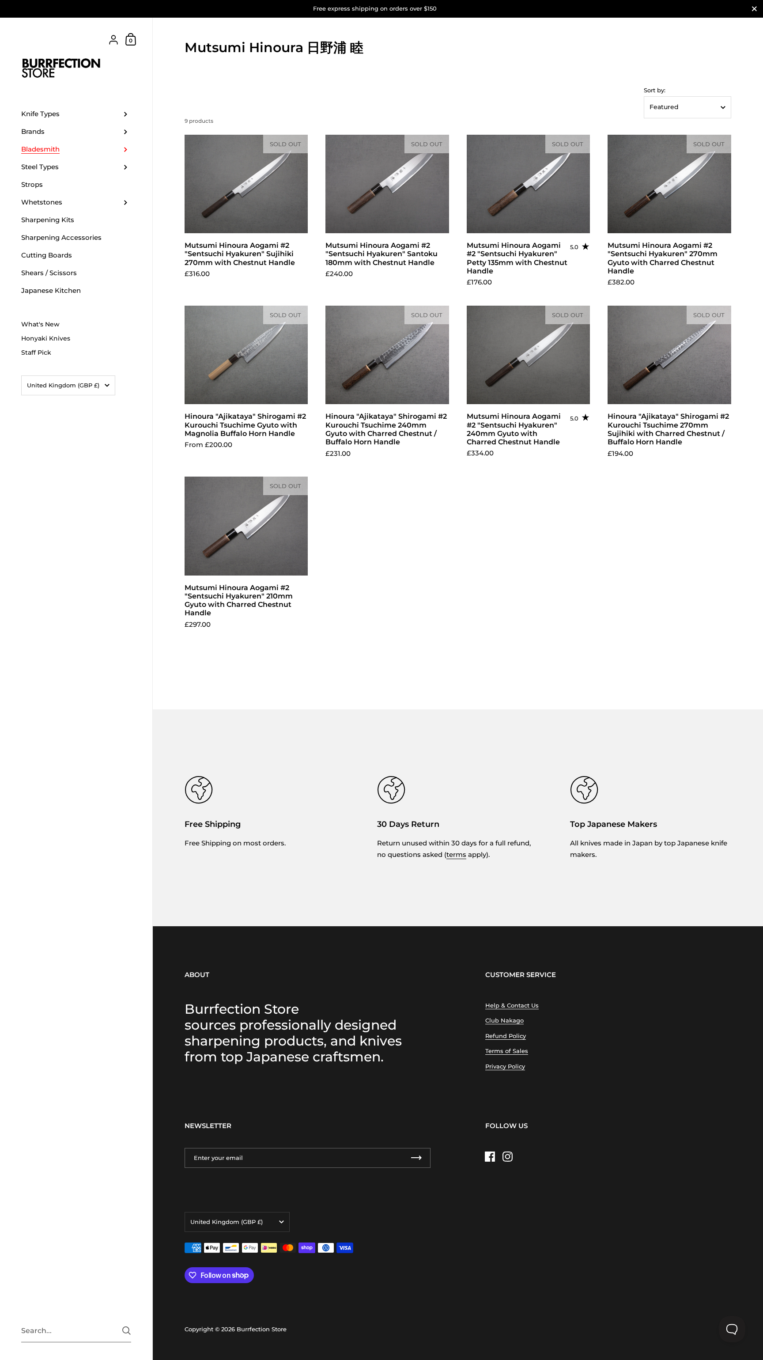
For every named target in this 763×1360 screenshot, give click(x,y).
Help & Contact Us (512, 1005)
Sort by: (654, 90)
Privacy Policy (505, 1066)
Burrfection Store (262, 1329)
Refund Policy (505, 1035)
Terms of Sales (506, 1050)
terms (456, 854)
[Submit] (126, 1330)
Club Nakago (504, 1020)
